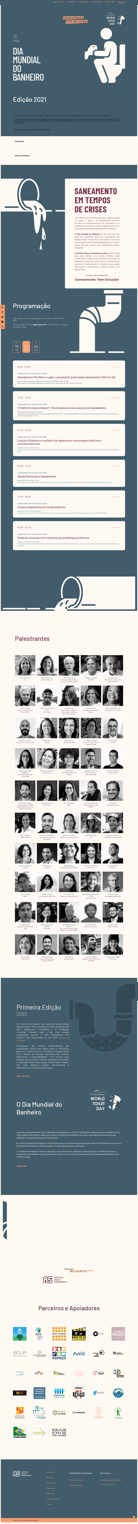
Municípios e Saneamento (76, 1480)
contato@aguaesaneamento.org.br (111, 1480)
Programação (84, 2)
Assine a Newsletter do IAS (107, 1484)
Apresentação (58, 2)
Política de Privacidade (118, 1519)
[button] (134, 1517)
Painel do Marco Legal (75, 1485)
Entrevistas (71, 2)
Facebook (20, 1040)
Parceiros (121, 2)
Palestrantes (97, 2)
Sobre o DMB (110, 2)
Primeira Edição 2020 (53, 1499)
